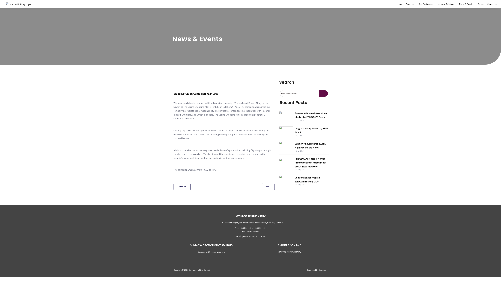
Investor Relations (446, 4)
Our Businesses (426, 4)
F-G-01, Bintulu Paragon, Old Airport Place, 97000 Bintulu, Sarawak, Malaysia (250, 222)
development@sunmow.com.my (211, 252)
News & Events (466, 4)
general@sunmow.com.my (253, 236)
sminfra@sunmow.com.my (289, 252)
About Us (410, 4)
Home (399, 4)
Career (481, 4)
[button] (411, 4)
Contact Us (492, 4)
